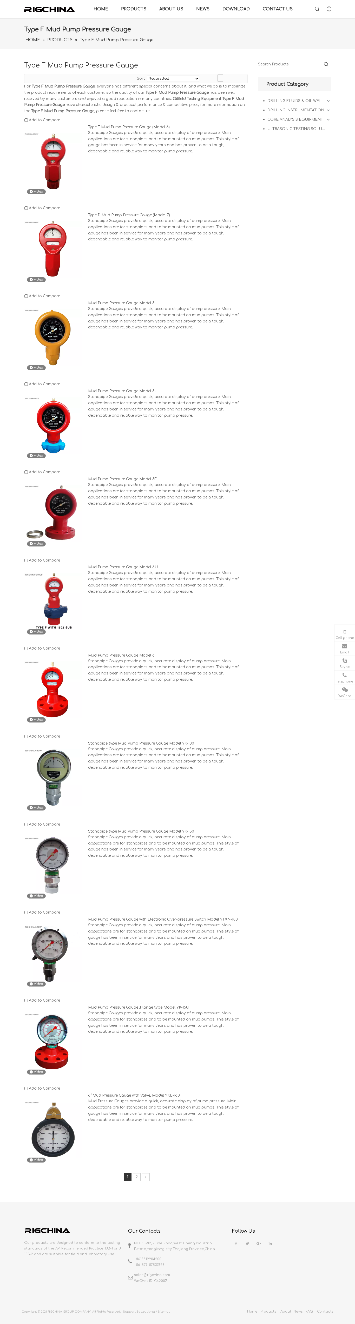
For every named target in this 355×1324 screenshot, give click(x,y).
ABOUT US (171, 9)
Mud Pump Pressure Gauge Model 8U (122, 391)
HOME (101, 9)
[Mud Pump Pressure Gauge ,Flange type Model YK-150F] (53, 1042)
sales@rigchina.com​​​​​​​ (152, 1275)
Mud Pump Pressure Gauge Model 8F (122, 479)
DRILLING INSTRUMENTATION (295, 110)
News (298, 1311)
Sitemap (164, 1311)
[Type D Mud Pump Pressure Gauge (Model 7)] (53, 249)
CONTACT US (278, 9)
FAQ (309, 1311)
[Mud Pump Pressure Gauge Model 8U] (53, 425)
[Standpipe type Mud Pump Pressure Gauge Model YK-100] (53, 777)
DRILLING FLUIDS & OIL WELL (295, 101)
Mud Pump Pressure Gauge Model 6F (122, 655)
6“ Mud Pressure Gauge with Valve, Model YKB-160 (134, 1095)
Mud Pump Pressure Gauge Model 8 (121, 303)
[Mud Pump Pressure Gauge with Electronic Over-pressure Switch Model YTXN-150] (53, 953)
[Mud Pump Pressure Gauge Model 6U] (53, 601)
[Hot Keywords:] (326, 64)
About (285, 1311)
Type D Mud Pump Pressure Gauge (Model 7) (129, 215)
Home (252, 1311)
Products (268, 1311)
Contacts (325, 1311)
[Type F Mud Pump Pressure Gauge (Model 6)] (53, 161)
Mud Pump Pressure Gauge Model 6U (123, 567)
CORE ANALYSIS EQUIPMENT (295, 119)
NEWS (202, 9)
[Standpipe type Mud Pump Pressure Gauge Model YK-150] (53, 865)
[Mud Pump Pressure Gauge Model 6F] (53, 689)
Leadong (148, 1311)
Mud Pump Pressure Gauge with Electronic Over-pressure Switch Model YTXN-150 (163, 919)
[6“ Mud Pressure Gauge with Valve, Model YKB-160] (53, 1130)
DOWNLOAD (236, 9)
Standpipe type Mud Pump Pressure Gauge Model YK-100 (141, 743)
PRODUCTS (133, 9)
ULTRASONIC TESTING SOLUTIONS (299, 129)
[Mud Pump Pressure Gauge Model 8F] (53, 513)
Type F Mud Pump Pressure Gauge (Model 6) (129, 127)
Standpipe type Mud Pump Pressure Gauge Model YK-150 (141, 831)
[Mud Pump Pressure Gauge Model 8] (53, 337)
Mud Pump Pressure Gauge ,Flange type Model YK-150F (139, 1007)
